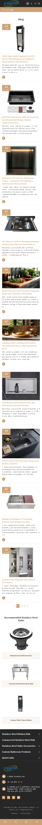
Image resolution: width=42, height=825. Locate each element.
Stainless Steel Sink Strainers (21, 656)
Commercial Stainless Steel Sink (21, 684)
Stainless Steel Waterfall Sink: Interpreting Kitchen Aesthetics (20, 462)
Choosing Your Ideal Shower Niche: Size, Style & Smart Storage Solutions (18, 404)
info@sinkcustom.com (16, 776)
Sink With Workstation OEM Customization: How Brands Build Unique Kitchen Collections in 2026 (20, 120)
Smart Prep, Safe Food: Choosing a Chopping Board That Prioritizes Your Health (20, 292)
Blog (11, 10)
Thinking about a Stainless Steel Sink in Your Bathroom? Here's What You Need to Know (19, 346)
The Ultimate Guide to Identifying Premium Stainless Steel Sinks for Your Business (20, 243)
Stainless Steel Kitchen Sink (16, 734)
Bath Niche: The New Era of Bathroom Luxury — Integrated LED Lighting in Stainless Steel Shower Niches (18, 181)
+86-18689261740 (14, 782)
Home (7, 10)
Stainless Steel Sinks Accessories (18, 746)
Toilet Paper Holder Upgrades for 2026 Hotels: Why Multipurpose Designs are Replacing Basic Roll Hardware (18, 59)
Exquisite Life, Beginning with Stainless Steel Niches (18, 581)
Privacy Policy (26, 813)
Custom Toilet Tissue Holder (21, 720)
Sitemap (14, 813)
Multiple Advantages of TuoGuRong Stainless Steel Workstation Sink (17, 520)
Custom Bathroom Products (16, 752)
